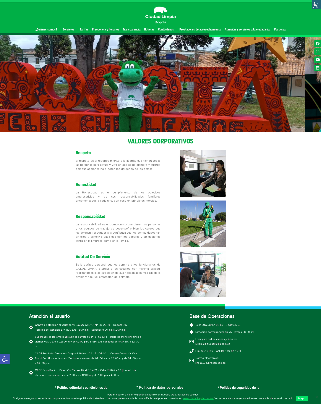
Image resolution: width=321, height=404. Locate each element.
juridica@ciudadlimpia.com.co (212, 344)
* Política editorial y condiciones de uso (81, 389)
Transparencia (131, 29)
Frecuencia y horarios (105, 29)
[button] (153, 128)
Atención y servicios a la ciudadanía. (247, 29)
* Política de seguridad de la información (238, 389)
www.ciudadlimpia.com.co (198, 398)
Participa (280, 29)
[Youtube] (317, 59)
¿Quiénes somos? (46, 29)
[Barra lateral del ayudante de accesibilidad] (316, 4)
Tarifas (84, 29)
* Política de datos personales (159, 387)
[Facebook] (317, 43)
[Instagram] (317, 51)
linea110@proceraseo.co (210, 363)
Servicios (68, 29)
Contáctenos (166, 29)
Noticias (149, 29)
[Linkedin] (317, 68)
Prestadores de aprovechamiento (200, 29)
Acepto (302, 398)
